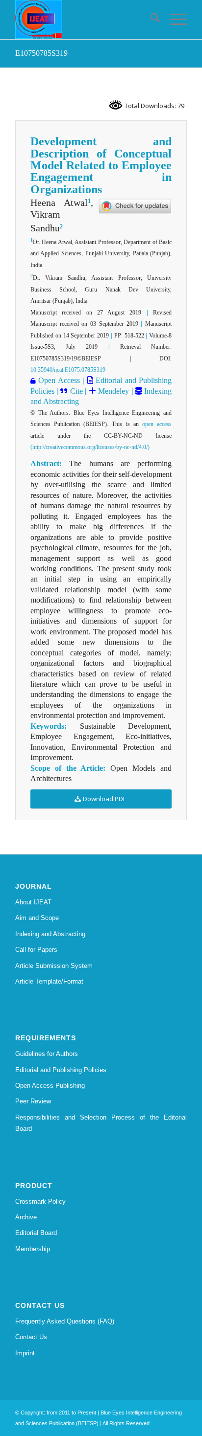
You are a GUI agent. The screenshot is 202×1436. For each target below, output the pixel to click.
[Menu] (173, 19)
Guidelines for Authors (46, 1053)
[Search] (150, 19)
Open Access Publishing (50, 1085)
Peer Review (33, 1101)
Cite (76, 391)
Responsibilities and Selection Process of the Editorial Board (101, 1123)
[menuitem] (150, 19)
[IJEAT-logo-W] (83, 19)
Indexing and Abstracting (50, 934)
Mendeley (112, 391)
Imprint (25, 1353)
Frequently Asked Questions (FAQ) (64, 1321)
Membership (32, 1249)
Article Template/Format (49, 981)
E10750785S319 (41, 53)
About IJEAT (33, 902)
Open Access (58, 380)
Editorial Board (36, 1232)
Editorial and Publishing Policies (60, 1070)
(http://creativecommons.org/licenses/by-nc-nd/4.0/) (90, 447)
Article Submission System (54, 965)
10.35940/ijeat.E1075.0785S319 (67, 369)
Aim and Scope (37, 917)
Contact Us (31, 1337)
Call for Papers (36, 949)
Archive (26, 1217)
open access (157, 424)
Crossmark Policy (40, 1201)
